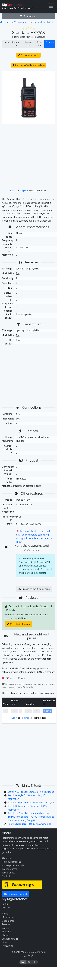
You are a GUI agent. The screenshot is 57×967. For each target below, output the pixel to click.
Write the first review (19, 624)
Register (24, 190)
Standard (37, 22)
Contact (6, 876)
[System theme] (23, 962)
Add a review (29, 55)
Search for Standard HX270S (30, 802)
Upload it (47, 569)
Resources (7, 945)
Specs (6, 42)
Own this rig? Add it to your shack (30, 65)
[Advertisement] (28, 156)
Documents (8, 921)
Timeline (6, 931)
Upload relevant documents (35, 589)
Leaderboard (9, 938)
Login (13, 190)
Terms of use (8, 872)
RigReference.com (36, 952)
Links (4, 942)
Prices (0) (39, 44)
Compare (50, 42)
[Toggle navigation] (51, 6)
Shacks (5, 935)
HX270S (50, 22)
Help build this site (11, 862)
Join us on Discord (17, 894)
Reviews (6, 924)
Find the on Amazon (27, 824)
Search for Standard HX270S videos (30, 792)
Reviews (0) (28, 44)
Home (6, 22)
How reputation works (13, 865)
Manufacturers (29, 16)
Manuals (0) (16, 44)
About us (6, 858)
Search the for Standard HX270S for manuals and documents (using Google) (30, 817)
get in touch (8, 852)
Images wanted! (10, 869)
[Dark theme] (35, 962)
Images (5, 928)
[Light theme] (29, 962)
